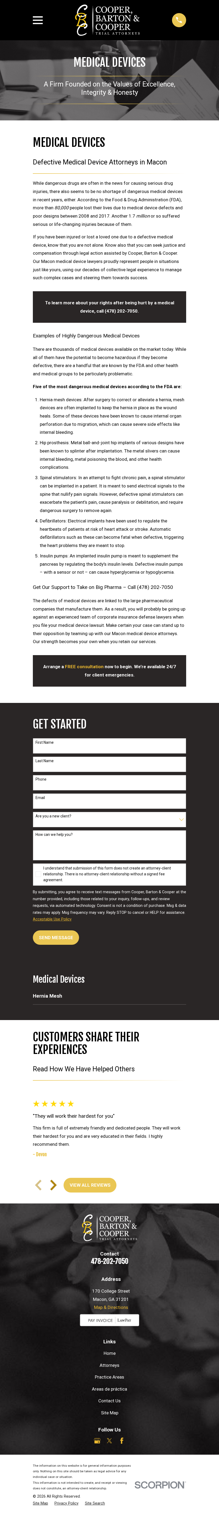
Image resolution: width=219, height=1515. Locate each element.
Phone (41, 779)
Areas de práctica (109, 1389)
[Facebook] (122, 1441)
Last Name (45, 761)
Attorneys (109, 1365)
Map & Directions (111, 1307)
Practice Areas (109, 1377)
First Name (45, 742)
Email (40, 798)
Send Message (56, 937)
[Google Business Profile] (97, 1441)
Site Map (109, 1412)
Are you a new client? (53, 816)
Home (110, 1353)
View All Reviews (90, 1185)
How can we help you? (54, 834)
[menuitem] (109, 996)
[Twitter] (109, 1441)
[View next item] (53, 1185)
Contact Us (109, 1400)
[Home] (107, 20)
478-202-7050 (109, 1261)
